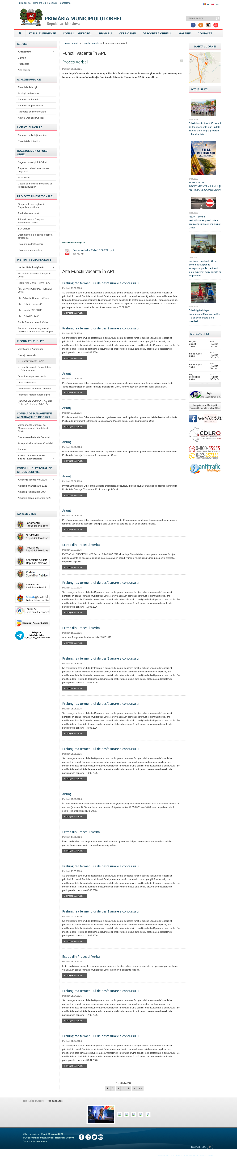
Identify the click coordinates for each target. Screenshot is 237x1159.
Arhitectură (36, 51)
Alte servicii (24, 69)
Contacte (53, 3)
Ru (217, 4)
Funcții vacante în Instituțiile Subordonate (35, 368)
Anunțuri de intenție (28, 99)
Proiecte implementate (30, 250)
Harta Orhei (205, 46)
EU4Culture (24, 228)
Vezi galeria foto (55, 1101)
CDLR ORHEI (127, 33)
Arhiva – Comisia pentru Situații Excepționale (36, 457)
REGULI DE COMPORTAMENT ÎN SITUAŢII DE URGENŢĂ (35, 402)
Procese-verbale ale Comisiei (34, 437)
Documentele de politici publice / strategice (35, 236)
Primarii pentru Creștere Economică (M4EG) (31, 221)
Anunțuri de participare (30, 105)
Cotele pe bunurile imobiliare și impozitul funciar (35, 185)
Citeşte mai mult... (74, 313)
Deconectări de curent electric (34, 388)
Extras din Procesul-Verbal (81, 545)
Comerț (22, 57)
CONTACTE (205, 33)
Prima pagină (24, 3)
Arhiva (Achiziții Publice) (31, 117)
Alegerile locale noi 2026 (36, 479)
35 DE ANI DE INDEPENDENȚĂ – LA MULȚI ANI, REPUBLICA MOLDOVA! (205, 186)
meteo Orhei (199, 333)
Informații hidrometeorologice (34, 394)
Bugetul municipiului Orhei (32, 162)
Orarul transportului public (32, 376)
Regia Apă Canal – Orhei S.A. (34, 282)
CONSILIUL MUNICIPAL (77, 33)
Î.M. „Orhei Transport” (30, 304)
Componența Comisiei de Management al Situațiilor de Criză (33, 428)
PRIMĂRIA (105, 33)
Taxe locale (24, 177)
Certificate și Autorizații (30, 349)
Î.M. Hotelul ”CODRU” (30, 310)
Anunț (66, 373)
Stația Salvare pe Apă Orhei (33, 322)
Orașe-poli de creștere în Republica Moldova (31, 206)
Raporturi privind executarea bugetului (33, 170)
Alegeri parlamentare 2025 (32, 485)
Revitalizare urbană (28, 213)
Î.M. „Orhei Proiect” (28, 316)
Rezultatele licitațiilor (29, 141)
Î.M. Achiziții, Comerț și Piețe (33, 298)
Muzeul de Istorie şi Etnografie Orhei (34, 275)
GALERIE (185, 33)
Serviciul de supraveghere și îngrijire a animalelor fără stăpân (35, 330)
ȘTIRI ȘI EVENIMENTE (42, 33)
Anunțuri (22, 449)
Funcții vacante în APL (32, 361)
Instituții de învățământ (36, 267)
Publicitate (23, 63)
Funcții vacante (36, 355)
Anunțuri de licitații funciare (32, 135)
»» (140, 1088)
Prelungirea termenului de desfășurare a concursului (100, 283)
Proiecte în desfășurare (31, 244)
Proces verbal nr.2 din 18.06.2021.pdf (93, 250)
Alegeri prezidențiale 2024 (32, 491)
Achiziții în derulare (28, 93)
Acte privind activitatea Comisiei (35, 443)
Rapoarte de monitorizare (32, 111)
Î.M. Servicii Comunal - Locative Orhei (35, 290)
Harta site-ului (39, 3)
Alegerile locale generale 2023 (34, 497)
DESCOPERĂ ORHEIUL (157, 33)
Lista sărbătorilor (27, 382)
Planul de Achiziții (27, 87)
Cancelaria (65, 3)
